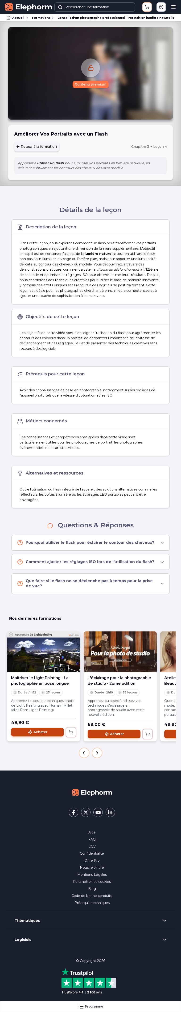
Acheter (40, 732)
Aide (92, 832)
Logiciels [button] (23, 940)
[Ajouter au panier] (71, 732)
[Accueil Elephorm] (92, 792)
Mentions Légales (92, 874)
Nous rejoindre (92, 867)
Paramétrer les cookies (92, 882)
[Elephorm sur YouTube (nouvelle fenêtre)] (98, 812)
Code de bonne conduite (91, 896)
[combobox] (94, 7)
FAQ (92, 839)
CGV (92, 846)
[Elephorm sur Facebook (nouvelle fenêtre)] (73, 812)
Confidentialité (92, 853)
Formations (41, 17)
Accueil (18, 17)
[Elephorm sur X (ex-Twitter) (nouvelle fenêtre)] (85, 812)
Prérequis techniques (92, 903)
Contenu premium (90, 84)
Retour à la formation (38, 146)
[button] (84, 753)
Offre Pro (92, 860)
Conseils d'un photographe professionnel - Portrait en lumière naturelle (116, 17)
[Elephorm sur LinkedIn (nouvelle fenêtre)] (110, 812)
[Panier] (147, 7)
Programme (94, 1006)
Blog (92, 889)
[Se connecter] (161, 7)
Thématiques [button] (27, 921)
